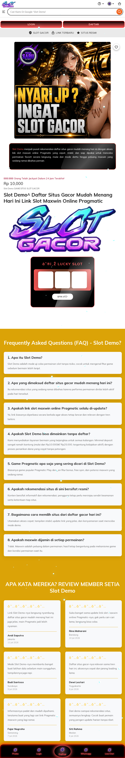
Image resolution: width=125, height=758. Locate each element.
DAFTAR (94, 24)
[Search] (119, 11)
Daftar (62, 754)
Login (39, 753)
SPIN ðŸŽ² (62, 296)
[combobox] (61, 11)
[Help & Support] (101, 3)
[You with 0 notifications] (111, 3)
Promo (15, 753)
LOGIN (31, 24)
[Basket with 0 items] (119, 3)
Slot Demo (18, 149)
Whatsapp (86, 753)
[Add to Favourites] (116, 47)
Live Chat (109, 753)
